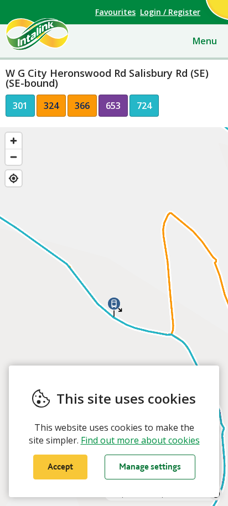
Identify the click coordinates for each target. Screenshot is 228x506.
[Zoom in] (14, 141)
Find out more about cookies (140, 440)
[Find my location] (14, 178)
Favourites (115, 12)
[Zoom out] (14, 157)
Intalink (56, 34)
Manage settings (150, 466)
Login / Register (170, 12)
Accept (60, 466)
